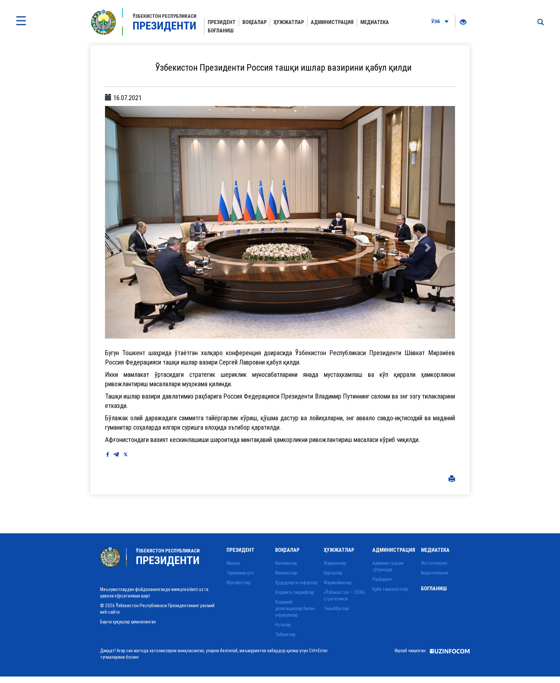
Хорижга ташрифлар (294, 592)
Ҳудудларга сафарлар (296, 582)
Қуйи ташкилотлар (390, 589)
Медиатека (374, 22)
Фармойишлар (338, 582)
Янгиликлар (286, 563)
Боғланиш (221, 30)
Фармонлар (335, 563)
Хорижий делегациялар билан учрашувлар (295, 608)
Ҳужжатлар (289, 22)
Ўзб (436, 21)
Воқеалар (254, 22)
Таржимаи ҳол (240, 573)
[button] (131, 222)
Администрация (332, 22)
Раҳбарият (382, 579)
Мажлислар (286, 573)
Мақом (233, 563)
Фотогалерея (434, 563)
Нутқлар (283, 625)
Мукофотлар (239, 582)
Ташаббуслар (336, 608)
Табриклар (285, 634)
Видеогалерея (434, 573)
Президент (222, 22)
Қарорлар (333, 573)
